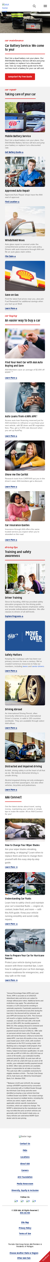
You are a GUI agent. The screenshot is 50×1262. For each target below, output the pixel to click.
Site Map (25, 1222)
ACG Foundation (25, 1177)
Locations (25, 1157)
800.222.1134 (25, 1213)
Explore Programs (13, 616)
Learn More (10, 308)
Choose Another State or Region (24, 1253)
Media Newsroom (25, 1183)
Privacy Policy (25, 1228)
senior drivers (38, 666)
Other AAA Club (24, 1258)
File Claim (9, 256)
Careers (25, 1170)
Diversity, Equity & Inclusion (25, 1190)
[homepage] (6, 6)
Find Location (11, 201)
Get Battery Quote (13, 152)
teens (25, 666)
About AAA (25, 1163)
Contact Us (25, 1143)
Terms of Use (25, 1233)
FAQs (25, 1150)
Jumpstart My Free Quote (20, 76)
